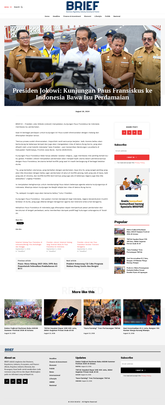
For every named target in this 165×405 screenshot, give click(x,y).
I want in (130, 157)
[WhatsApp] (139, 132)
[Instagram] (12, 381)
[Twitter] (129, 132)
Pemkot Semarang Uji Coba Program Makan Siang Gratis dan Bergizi (84, 264)
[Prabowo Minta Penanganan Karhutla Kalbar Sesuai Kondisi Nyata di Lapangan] (119, 270)
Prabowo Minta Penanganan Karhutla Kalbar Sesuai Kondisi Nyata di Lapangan (138, 270)
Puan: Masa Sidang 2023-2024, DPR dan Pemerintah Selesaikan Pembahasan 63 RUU (37, 266)
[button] (18, 7)
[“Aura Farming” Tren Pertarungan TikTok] (119, 251)
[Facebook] (124, 132)
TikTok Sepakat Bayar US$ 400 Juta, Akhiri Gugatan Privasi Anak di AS (137, 241)
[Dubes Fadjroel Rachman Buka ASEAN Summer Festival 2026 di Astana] (119, 231)
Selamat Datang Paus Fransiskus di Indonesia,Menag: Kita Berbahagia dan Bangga (29, 244)
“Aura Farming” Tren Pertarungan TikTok (135, 251)
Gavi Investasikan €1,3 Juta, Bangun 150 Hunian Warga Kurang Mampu (137, 260)
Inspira (78, 366)
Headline (82, 83)
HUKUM (78, 375)
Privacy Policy (139, 163)
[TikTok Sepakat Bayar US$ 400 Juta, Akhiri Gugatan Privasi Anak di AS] (119, 241)
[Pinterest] (134, 132)
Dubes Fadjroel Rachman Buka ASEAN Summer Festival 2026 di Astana (138, 232)
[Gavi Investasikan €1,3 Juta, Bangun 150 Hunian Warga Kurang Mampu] (119, 260)
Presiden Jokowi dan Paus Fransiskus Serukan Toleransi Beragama (88, 244)
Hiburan (78, 381)
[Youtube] (25, 381)
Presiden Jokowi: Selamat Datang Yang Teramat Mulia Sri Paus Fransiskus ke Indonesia (59, 244)
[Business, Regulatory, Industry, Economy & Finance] (23, 350)
